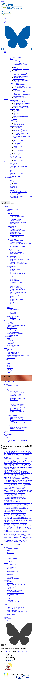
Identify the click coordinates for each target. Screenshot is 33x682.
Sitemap (9, 372)
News (11, 179)
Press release (13, 184)
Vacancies (12, 190)
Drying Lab (16, 144)
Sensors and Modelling (19, 79)
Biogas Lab (16, 139)
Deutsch (6, 206)
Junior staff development (19, 84)
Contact (6, 17)
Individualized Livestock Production (22, 103)
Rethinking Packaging (15, 176)
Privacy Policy (10, 371)
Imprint (9, 369)
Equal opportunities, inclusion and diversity (21, 243)
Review (15, 182)
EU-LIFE (15, 117)
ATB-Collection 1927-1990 (20, 97)
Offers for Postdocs (15, 194)
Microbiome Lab (17, 132)
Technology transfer (18, 160)
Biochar (12, 170)
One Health (13, 164)
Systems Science (17, 81)
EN (5, 53)
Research (6, 99)
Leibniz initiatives (17, 122)
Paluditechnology (14, 167)
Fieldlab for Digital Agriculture (21, 129)
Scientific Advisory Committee (21, 69)
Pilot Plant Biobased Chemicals (21, 133)
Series (14, 152)
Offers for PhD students (16, 193)
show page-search (5, 202)
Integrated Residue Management (21, 107)
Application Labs (17, 146)
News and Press (8, 177)
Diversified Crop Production (20, 101)
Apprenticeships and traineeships (18, 192)
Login (8, 365)
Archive (15, 183)
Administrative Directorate (20, 64)
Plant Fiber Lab (17, 134)
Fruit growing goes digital (16, 173)
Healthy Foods (17, 104)
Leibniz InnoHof (17, 127)
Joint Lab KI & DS (18, 123)
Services (6, 359)
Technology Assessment (19, 74)
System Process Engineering (20, 76)
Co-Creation (16, 159)
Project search (17, 110)
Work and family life (18, 86)
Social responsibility (15, 83)
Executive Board (17, 61)
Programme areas (14, 100)
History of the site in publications (21, 94)
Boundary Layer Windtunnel (20, 142)
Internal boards (17, 70)
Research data (13, 156)
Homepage (3, 381)
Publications (13, 149)
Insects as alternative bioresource (18, 174)
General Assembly (18, 67)
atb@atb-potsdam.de (22, 651)
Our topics (6, 162)
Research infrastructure (16, 126)
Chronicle (12, 93)
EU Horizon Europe (18, 112)
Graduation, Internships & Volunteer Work (21, 196)
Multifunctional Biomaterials (20, 106)
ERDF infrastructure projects (20, 116)
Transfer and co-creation (16, 157)
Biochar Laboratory (18, 140)
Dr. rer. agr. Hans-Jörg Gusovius (14, 440)
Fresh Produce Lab (18, 143)
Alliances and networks (19, 124)
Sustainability (16, 90)
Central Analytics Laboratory (20, 130)
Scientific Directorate (18, 66)
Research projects (14, 109)
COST (15, 119)
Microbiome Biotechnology (20, 73)
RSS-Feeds (7, 22)
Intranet (9, 363)
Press (5, 18)
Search (5, 21)
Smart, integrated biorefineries (17, 172)
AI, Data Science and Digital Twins (19, 166)
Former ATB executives (19, 96)
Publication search (18, 150)
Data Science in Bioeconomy (20, 80)
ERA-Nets (16, 113)
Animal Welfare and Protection (21, 91)
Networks (12, 120)
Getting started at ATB (16, 197)
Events (12, 180)
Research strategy (14, 154)
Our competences (14, 71)
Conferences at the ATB (16, 186)
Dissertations (16, 153)
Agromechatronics (18, 77)
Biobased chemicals (15, 169)
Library (15, 147)
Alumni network (14, 199)
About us (6, 56)
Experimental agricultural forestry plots (20, 295)
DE (5, 52)
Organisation (13, 60)
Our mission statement (15, 57)
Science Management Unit (20, 63)
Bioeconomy (13, 163)
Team (11, 59)
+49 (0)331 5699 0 (7, 651)
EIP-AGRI (16, 114)
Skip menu (3, 1)
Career (5, 189)
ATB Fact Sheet (14, 187)
